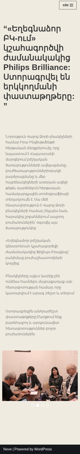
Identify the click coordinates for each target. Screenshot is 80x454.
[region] (40, 378)
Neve (7, 449)
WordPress (43, 449)
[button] (32, 405)
